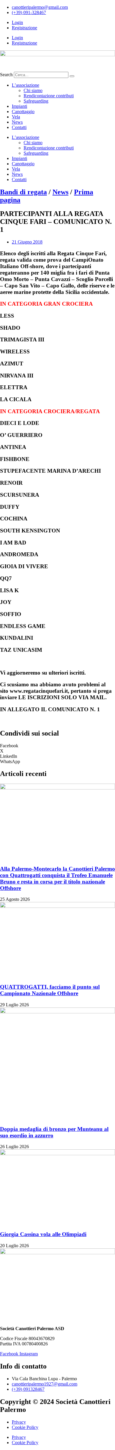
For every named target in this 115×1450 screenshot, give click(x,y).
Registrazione (24, 27)
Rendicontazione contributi (49, 95)
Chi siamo (33, 90)
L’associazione (25, 85)
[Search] (72, 76)
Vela (16, 116)
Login (17, 22)
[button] (57, 745)
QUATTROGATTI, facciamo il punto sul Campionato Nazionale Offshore (50, 990)
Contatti (19, 127)
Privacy (19, 1422)
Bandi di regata (23, 192)
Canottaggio (23, 111)
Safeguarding (36, 100)
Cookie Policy (25, 1427)
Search (6, 74)
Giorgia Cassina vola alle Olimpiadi (43, 1234)
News (17, 122)
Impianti (19, 106)
